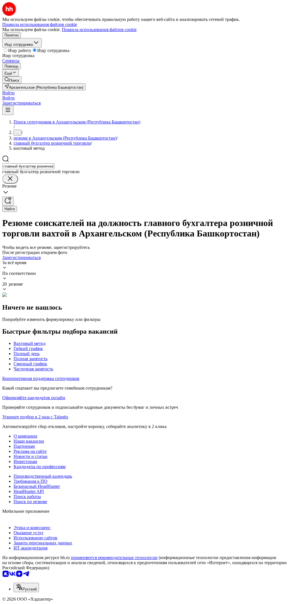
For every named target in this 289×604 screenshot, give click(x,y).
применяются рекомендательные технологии (114, 557)
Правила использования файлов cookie (99, 29)
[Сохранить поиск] (8, 201)
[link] (11, 79)
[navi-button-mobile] (8, 110)
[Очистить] (10, 179)
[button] (8, 92)
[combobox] (28, 166)
